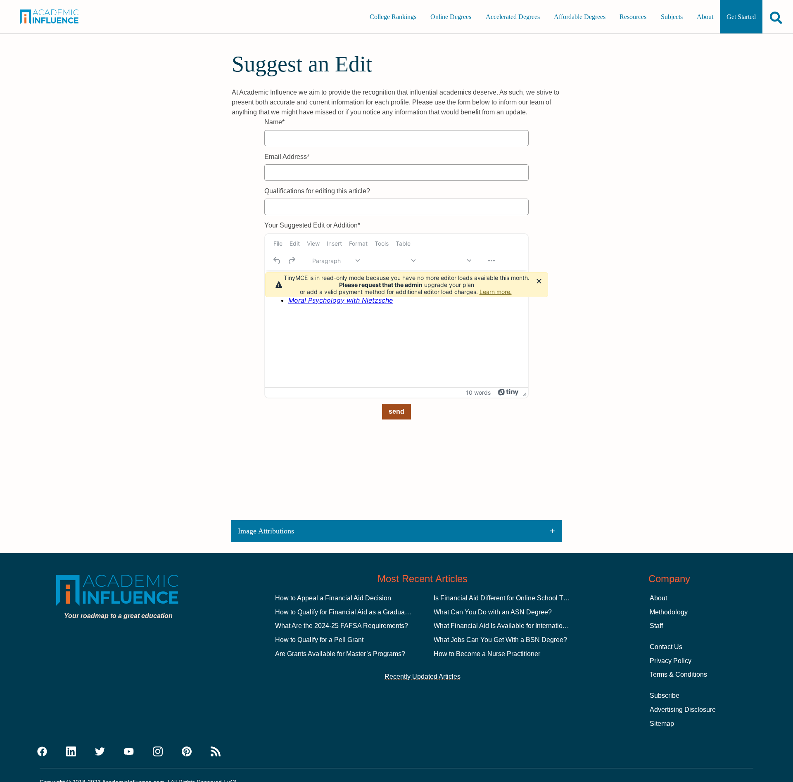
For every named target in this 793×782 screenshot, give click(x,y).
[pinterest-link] (186, 752)
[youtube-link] (128, 752)
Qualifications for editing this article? (317, 190)
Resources (633, 16)
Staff (656, 625)
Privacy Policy (670, 660)
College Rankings (393, 16)
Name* (274, 122)
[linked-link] (71, 752)
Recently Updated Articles (423, 676)
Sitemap (662, 723)
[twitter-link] (99, 752)
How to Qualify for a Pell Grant (319, 639)
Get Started (741, 16)
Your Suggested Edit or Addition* (312, 225)
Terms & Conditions (678, 674)
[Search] (776, 17)
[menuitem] (278, 243)
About (705, 16)
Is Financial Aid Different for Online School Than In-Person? (521, 598)
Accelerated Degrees (513, 16)
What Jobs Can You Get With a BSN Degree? (500, 639)
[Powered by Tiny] (508, 392)
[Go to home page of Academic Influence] (57, 17)
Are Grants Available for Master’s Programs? (340, 653)
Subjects (672, 16)
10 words (478, 392)
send (396, 411)
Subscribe (664, 695)
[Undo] (277, 260)
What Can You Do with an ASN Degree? (493, 612)
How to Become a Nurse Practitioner (487, 653)
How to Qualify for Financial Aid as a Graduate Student (354, 612)
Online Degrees (450, 16)
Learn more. (496, 291)
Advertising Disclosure (683, 709)
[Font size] (447, 260)
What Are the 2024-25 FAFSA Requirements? (341, 625)
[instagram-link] (157, 752)
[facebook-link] (42, 752)
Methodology (669, 612)
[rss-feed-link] (215, 752)
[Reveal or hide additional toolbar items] (491, 260)
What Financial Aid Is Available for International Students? (518, 625)
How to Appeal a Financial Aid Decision (333, 598)
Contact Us (666, 646)
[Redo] (292, 260)
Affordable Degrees (579, 16)
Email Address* (286, 156)
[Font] (391, 260)
